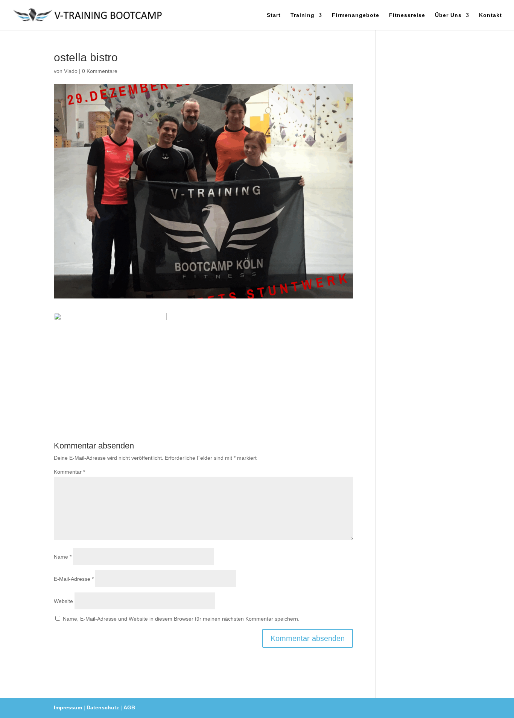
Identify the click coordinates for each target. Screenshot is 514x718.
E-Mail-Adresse (74, 579)
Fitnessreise (407, 15)
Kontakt (490, 15)
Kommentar (69, 472)
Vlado (71, 71)
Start (274, 15)
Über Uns (448, 15)
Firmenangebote (355, 15)
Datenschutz (103, 707)
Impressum (68, 707)
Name (62, 557)
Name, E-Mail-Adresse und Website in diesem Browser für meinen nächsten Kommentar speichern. (181, 619)
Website (63, 601)
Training (302, 15)
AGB (129, 707)
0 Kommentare (99, 71)
